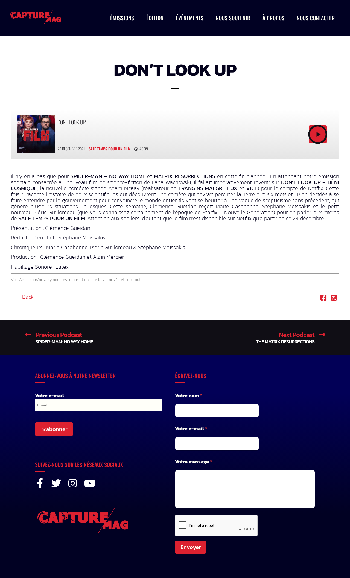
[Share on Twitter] (334, 298)
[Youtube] (89, 483)
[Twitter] (56, 483)
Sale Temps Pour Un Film (110, 149)
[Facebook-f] (40, 483)
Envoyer (190, 547)
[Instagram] (73, 483)
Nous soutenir (233, 18)
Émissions (122, 18)
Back (28, 297)
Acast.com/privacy (35, 279)
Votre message (193, 461)
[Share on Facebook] (323, 298)
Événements (189, 18)
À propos (273, 18)
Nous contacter (316, 18)
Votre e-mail (49, 395)
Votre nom (188, 395)
